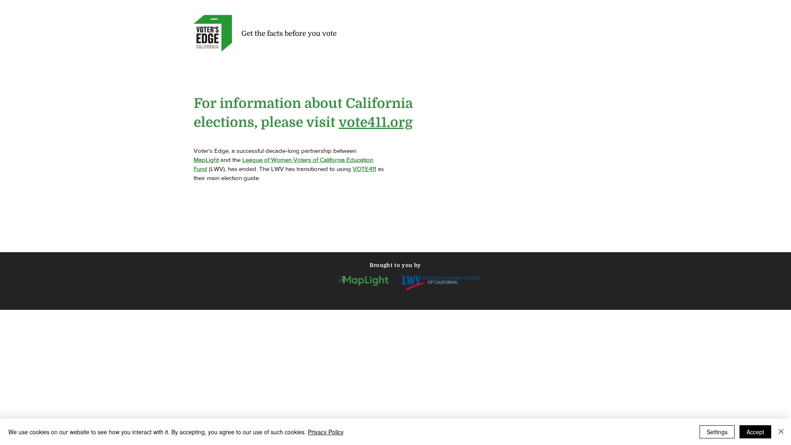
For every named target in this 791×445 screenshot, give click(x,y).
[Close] (781, 431)
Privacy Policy (326, 432)
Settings (717, 432)
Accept (755, 432)
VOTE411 (364, 168)
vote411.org (376, 122)
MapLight (206, 159)
